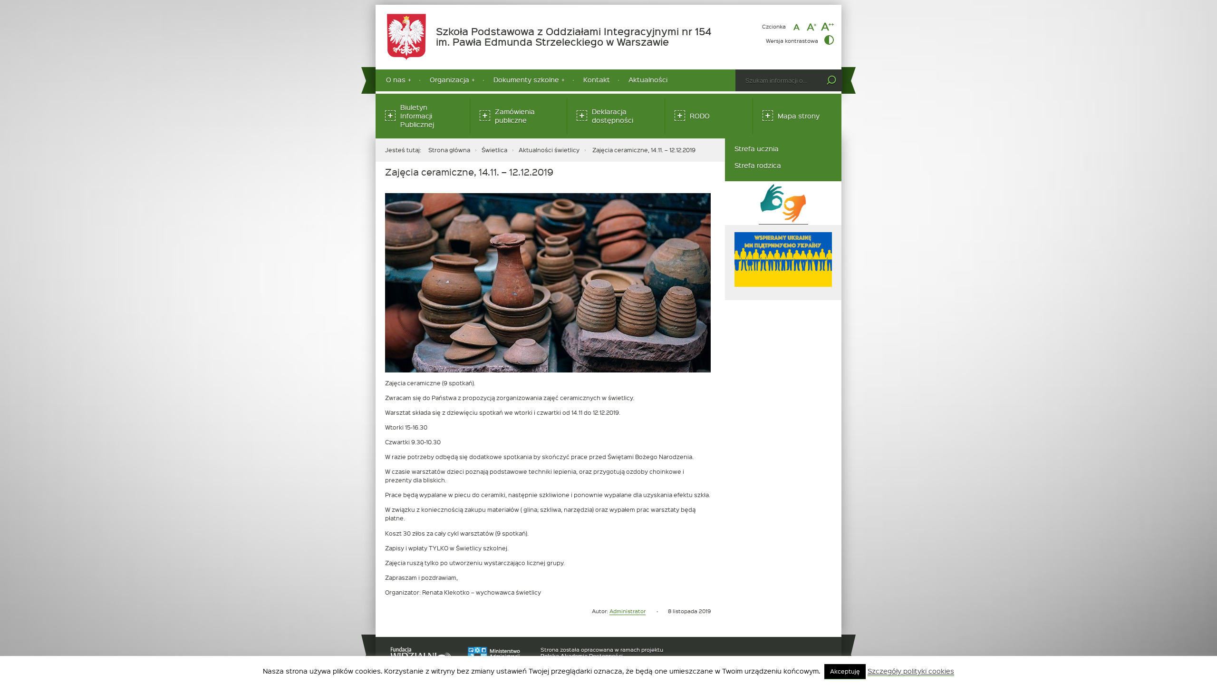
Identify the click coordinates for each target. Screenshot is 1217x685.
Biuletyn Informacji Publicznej (417, 116)
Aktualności (647, 79)
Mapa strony (799, 115)
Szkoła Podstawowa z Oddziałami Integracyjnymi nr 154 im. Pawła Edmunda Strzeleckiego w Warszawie (579, 37)
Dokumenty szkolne (526, 79)
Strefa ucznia (756, 148)
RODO (700, 115)
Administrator (627, 611)
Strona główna (449, 150)
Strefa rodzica (757, 165)
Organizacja (449, 79)
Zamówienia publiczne (515, 116)
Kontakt (596, 79)
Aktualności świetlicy (549, 150)
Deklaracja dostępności (612, 116)
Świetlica (494, 150)
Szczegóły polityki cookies (911, 671)
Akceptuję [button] (845, 671)
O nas (396, 79)
